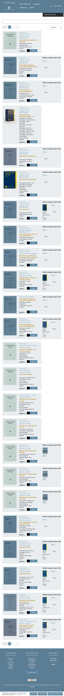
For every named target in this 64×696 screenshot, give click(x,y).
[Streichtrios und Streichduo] (10, 156)
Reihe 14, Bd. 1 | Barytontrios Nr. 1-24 (27, 426)
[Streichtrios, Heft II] (10, 575)
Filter (32, 21)
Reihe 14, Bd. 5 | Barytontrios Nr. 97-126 (27, 498)
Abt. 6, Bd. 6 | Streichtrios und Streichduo (28, 40)
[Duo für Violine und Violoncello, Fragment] (10, 90)
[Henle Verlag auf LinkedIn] (33, 689)
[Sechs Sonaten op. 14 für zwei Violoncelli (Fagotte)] (10, 234)
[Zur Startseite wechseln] (9, 6)
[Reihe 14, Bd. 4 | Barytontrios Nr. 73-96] (10, 476)
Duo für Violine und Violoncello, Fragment (25, 90)
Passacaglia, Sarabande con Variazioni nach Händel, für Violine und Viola (27, 300)
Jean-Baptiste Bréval (28, 253)
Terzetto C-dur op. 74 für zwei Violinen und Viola (27, 278)
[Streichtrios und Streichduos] (10, 179)
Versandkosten (31, 685)
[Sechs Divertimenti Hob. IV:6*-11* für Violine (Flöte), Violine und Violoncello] (10, 326)
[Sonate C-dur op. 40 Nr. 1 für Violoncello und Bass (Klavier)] (10, 257)
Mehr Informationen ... (19, 694)
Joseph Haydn (25, 322)
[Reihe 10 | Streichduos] (10, 376)
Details (33, 50)
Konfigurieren (42, 693)
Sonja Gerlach (29, 430)
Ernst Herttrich (29, 134)
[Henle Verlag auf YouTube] (30, 689)
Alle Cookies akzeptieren (55, 693)
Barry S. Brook (30, 402)
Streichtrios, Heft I (24, 547)
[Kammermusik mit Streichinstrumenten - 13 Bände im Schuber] (10, 115)
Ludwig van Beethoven (24, 37)
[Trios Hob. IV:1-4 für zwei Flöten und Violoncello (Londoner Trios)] (10, 627)
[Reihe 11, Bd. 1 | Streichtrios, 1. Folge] (10, 403)
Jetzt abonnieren (32, 672)
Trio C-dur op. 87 (24, 209)
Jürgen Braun (29, 429)
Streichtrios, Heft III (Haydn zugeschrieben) (27, 601)
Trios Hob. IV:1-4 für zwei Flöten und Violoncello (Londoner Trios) (26, 626)
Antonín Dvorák (26, 275)
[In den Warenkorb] (28, 50)
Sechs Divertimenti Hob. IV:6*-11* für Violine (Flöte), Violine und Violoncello (27, 325)
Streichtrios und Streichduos (27, 179)
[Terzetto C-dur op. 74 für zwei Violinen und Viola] (10, 280)
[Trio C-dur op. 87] (10, 209)
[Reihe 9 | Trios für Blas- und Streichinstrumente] (10, 351)
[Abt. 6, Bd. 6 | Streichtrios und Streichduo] (10, 40)
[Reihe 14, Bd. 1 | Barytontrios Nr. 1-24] (10, 427)
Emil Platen (29, 43)
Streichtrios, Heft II (24, 573)
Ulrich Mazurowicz (30, 377)
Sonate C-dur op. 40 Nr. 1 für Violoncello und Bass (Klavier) (28, 256)
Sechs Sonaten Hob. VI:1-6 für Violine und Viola (28, 523)
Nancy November (30, 120)
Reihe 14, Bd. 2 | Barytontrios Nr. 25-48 (27, 451)
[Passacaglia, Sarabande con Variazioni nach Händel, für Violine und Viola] (10, 304)
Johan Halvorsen (26, 296)
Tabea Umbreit (30, 237)
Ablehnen (33, 693)
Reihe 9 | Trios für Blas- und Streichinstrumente (27, 350)
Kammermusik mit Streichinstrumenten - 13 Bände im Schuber (26, 115)
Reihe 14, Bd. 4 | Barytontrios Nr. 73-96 (27, 474)
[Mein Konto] (51, 6)
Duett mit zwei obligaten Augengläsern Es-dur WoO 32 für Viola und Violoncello (28, 66)
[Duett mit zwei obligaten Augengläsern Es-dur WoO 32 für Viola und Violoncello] (10, 65)
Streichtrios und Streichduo (27, 156)
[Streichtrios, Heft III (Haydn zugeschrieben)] (10, 602)
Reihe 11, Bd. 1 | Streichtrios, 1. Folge (27, 400)
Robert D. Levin (30, 131)
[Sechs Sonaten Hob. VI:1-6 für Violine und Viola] (10, 524)
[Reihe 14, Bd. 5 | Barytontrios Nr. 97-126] (10, 499)
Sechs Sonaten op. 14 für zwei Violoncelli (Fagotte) (28, 234)
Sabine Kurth (29, 129)
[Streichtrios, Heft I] (10, 549)
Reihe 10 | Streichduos (26, 374)
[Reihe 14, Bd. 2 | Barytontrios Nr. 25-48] (10, 452)
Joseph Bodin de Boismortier (26, 231)
